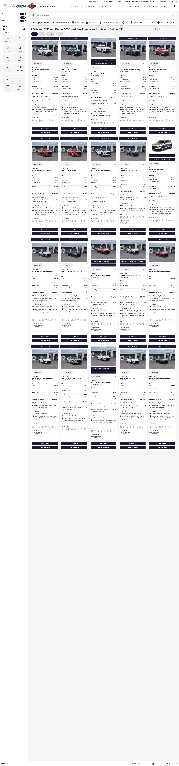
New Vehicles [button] (76, 6)
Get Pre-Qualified (120, 6)
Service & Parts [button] (134, 6)
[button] (175, 6)
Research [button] (164, 6)
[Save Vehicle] (56, 64)
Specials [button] (146, 6)
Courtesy (4, 17)
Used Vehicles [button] (105, 6)
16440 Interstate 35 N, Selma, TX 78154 (140, 1)
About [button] (155, 6)
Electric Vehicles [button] (90, 6)
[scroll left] (34, 22)
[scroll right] (173, 22)
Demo (3, 20)
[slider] (4, 29)
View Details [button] (45, 128)
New (3, 13)
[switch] (14, 14)
